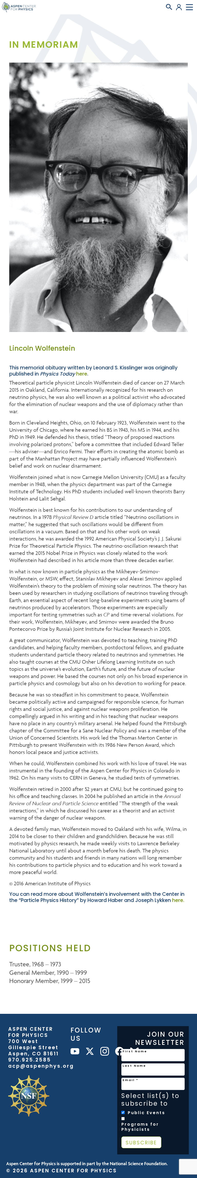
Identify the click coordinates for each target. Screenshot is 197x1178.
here (81, 373)
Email (131, 1080)
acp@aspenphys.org (41, 1066)
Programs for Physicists (140, 1127)
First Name (135, 1051)
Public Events (146, 1112)
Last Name (134, 1065)
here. (178, 900)
